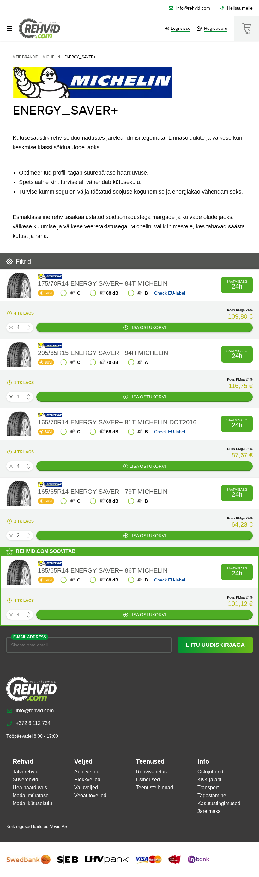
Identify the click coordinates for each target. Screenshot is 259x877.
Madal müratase (31, 795)
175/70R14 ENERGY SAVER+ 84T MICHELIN (102, 283)
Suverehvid (25, 779)
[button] (28, 325)
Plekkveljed (87, 779)
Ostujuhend (210, 771)
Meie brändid (25, 57)
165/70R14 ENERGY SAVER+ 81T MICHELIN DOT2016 (117, 422)
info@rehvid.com (193, 7)
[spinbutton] (19, 327)
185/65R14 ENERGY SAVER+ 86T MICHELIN (102, 570)
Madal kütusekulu (32, 803)
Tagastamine (211, 795)
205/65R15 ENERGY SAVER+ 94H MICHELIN (103, 353)
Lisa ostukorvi (148, 327)
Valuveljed (86, 787)
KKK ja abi (209, 779)
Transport (208, 787)
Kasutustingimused (218, 803)
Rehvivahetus (151, 771)
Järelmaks (208, 811)
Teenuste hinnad (154, 787)
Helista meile (240, 7)
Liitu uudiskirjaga (215, 645)
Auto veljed (86, 771)
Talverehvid (26, 771)
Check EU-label (169, 293)
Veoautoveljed (90, 795)
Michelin (51, 57)
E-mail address (29, 637)
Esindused (148, 779)
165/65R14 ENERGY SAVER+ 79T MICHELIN (102, 491)
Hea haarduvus (30, 787)
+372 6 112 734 (33, 723)
